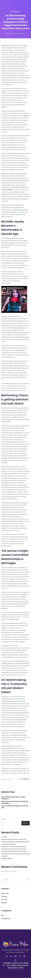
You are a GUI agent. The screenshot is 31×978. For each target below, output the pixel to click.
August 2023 (5, 893)
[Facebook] (7, 956)
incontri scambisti (7, 190)
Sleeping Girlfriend (7, 858)
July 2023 (4, 896)
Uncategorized (15, 11)
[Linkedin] (15, 960)
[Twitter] (11, 956)
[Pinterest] (24, 956)
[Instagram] (20, 956)
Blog (2, 915)
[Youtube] (15, 956)
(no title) (4, 837)
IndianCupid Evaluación (8, 844)
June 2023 (4, 899)
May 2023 (4, 903)
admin (11, 33)
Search (3, 819)
